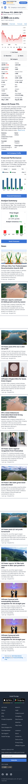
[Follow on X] (7, 774)
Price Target (18, 93)
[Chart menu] (24, 212)
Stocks (3, 710)
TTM (22, 169)
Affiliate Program (20, 745)
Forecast (19, 24)
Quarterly (14, 169)
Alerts (21, 56)
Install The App (5, 736)
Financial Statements (14, 196)
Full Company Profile (14, 153)
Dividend (4, 93)
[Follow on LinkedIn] (11, 774)
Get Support (4, 733)
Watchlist (8, 56)
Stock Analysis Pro (6, 727)
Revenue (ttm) (5, 67)
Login (16, 710)
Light (5, 767)
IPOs (2, 713)
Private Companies (6, 719)
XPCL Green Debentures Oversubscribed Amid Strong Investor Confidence (12, 415)
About (17, 733)
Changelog (18, 716)
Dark (10, 767)
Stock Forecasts (14, 241)
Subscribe (14, 760)
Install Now (23, 2)
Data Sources (19, 719)
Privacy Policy (19, 742)
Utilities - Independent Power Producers (7, 136)
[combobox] (17, 7)
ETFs (2, 716)
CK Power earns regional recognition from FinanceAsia (12, 450)
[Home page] (5, 7)
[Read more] (21, 130)
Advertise (18, 722)
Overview (5, 24)
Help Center (18, 725)
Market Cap (4, 63)
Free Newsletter (5, 730)
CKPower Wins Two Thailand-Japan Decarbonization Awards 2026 (14, 267)
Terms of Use (19, 739)
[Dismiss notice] (1, 3)
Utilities (16, 135)
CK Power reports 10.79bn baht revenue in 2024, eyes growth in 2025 (13, 565)
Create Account (19, 713)
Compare (15, 59)
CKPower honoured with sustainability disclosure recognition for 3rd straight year (13, 637)
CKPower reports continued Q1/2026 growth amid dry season (13, 301)
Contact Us (18, 736)
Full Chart (15, 52)
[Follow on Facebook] (2, 774)
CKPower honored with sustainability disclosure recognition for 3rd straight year (13, 601)
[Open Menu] (2, 7)
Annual (5, 169)
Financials (12, 24)
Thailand (5, 14)
